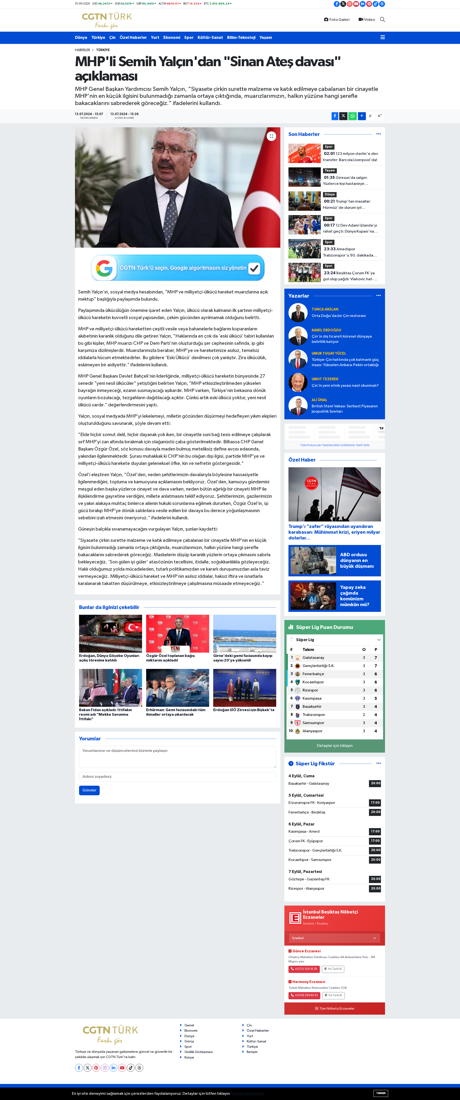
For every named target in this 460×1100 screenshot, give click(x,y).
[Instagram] (105, 1068)
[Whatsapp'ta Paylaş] (352, 116)
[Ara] (382, 20)
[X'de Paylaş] (343, 116)
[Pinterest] (96, 1068)
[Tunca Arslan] (298, 312)
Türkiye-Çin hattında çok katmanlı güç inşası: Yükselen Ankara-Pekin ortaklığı (345, 362)
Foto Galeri (339, 20)
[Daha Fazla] (362, 116)
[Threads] (139, 1068)
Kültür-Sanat (210, 37)
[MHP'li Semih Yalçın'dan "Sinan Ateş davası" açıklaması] (177, 187)
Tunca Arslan (325, 309)
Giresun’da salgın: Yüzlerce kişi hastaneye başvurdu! (345, 181)
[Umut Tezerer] (298, 382)
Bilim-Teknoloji (241, 37)
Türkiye (98, 37)
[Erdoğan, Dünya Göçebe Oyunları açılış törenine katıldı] (110, 634)
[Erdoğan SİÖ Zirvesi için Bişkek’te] (244, 688)
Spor (189, 37)
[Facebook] (79, 1068)
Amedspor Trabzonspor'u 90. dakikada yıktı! (348, 252)
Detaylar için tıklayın (335, 746)
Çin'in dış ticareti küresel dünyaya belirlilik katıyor (342, 339)
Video (369, 20)
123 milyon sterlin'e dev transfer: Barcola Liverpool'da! (350, 157)
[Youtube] (122, 1068)
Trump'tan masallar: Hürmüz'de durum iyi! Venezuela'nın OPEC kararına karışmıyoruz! (349, 205)
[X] (88, 1068)
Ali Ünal (319, 400)
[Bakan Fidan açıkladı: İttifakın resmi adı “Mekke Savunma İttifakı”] (110, 688)
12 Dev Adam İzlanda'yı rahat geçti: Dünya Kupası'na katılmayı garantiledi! (350, 229)
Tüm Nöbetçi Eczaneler (337, 1008)
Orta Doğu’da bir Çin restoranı (339, 316)
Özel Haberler (133, 37)
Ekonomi (171, 37)
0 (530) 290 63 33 (306, 995)
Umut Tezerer (325, 379)
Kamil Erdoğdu (326, 330)
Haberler (82, 50)
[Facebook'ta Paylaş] (335, 116)
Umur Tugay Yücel (329, 353)
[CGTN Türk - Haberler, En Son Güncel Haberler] (108, 20)
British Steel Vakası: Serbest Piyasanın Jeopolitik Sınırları (345, 408)
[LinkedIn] (113, 1068)
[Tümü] (378, 134)
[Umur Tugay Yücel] (298, 359)
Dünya (81, 37)
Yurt (155, 37)
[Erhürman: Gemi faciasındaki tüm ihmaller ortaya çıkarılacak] (177, 688)
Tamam (380, 1093)
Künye (189, 1057)
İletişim (252, 1052)
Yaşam (265, 37)
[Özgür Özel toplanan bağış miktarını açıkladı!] (177, 634)
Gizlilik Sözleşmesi (198, 1052)
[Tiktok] (131, 1068)
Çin (112, 37)
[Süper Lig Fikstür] (378, 764)
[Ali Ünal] (298, 406)
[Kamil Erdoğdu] (298, 336)
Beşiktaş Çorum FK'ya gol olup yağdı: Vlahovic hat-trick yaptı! (349, 276)
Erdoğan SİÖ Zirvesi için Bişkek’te (244, 710)
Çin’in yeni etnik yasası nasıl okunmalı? (345, 386)
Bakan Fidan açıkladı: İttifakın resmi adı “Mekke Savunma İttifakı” (105, 714)
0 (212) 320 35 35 (306, 969)
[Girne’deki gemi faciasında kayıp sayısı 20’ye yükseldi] (244, 634)
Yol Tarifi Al (335, 969)
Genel (189, 1025)
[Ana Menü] (382, 38)
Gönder (89, 790)
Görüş (189, 1041)
